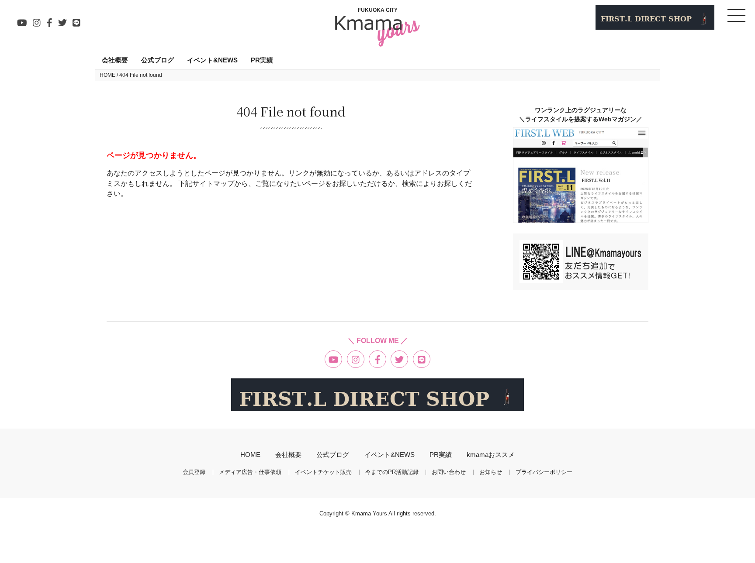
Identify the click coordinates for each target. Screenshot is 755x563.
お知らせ (490, 472)
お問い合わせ (449, 472)
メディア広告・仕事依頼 (250, 472)
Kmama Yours (369, 513)
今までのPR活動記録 (392, 472)
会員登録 (194, 472)
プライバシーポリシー (544, 472)
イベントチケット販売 (323, 472)
